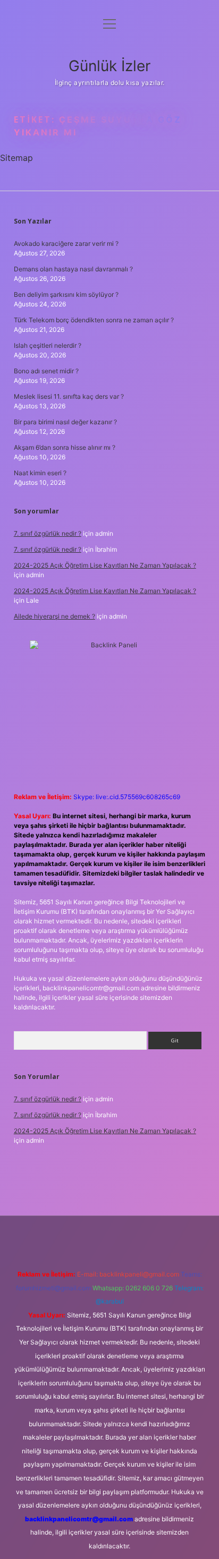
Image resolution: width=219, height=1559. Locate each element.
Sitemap (16, 157)
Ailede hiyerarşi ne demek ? (54, 616)
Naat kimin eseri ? (40, 473)
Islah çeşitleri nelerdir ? (47, 345)
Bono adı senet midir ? (46, 371)
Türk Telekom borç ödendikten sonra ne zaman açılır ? (94, 320)
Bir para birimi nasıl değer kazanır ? (65, 422)
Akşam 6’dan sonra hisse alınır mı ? (64, 447)
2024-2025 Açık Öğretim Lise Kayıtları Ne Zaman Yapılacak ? (105, 565)
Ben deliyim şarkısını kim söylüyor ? (66, 294)
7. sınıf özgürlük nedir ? (47, 533)
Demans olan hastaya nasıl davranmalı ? (73, 269)
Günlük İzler (109, 66)
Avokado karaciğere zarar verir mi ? (66, 243)
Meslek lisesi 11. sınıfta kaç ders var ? (69, 396)
